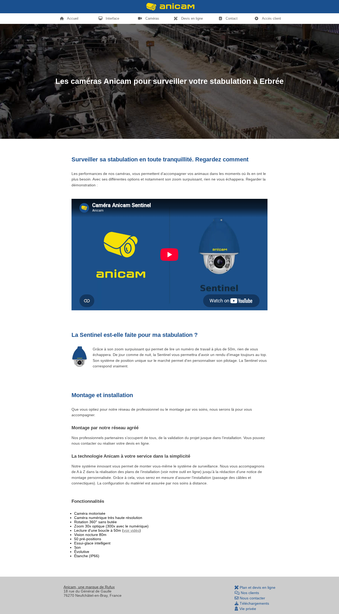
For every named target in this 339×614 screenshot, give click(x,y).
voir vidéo (131, 530)
